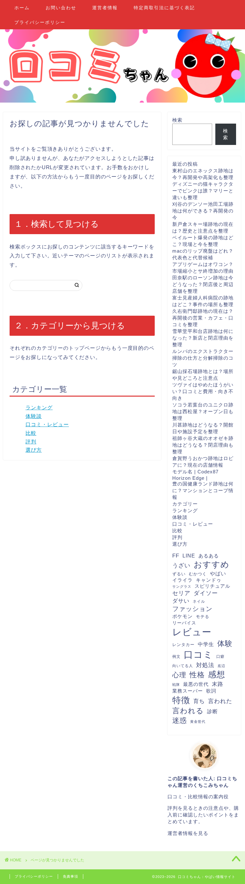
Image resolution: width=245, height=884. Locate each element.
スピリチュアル (212, 586)
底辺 (221, 666)
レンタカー (183, 645)
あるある (208, 555)
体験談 (34, 416)
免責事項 (70, 876)
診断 (212, 711)
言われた (220, 701)
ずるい (179, 574)
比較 (31, 433)
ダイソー (206, 593)
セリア (181, 593)
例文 (176, 656)
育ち (199, 701)
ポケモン (182, 616)
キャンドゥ (208, 580)
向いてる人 (182, 666)
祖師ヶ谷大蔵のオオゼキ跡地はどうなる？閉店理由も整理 (203, 444)
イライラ (182, 580)
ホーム (22, 8)
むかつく (198, 573)
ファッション (192, 608)
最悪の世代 (196, 684)
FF (175, 555)
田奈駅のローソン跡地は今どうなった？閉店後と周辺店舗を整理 (203, 284)
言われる (188, 711)
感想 (216, 674)
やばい (218, 573)
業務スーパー (187, 691)
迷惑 (179, 720)
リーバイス (184, 623)
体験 (225, 643)
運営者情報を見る (187, 833)
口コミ (198, 654)
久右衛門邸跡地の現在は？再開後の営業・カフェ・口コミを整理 (203, 317)
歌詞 (211, 691)
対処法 (205, 665)
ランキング (39, 407)
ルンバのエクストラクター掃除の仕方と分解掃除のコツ (203, 358)
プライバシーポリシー (39, 22)
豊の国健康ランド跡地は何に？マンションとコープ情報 (203, 490)
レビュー (192, 632)
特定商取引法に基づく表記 (164, 8)
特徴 (181, 700)
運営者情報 (105, 8)
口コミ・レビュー (47, 424)
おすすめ (211, 564)
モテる (202, 616)
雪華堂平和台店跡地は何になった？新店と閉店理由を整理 (203, 337)
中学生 (206, 644)
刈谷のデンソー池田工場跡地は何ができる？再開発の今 (203, 210)
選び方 (34, 450)
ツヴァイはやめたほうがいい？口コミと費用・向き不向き (203, 391)
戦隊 (176, 684)
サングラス (181, 586)
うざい (181, 565)
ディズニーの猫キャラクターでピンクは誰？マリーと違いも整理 (203, 190)
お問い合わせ (61, 8)
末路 (217, 684)
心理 (179, 675)
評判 (31, 441)
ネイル (199, 601)
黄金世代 (197, 721)
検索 (177, 120)
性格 (197, 675)
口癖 (220, 656)
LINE (188, 555)
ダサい (180, 601)
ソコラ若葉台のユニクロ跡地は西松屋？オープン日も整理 (203, 411)
